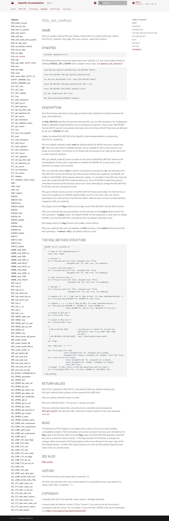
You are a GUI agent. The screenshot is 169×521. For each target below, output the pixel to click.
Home (13, 9)
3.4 (48, 3)
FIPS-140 (22, 9)
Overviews (67, 9)
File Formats (55, 9)
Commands (33, 9)
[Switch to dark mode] (95, 2)
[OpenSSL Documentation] (12, 2)
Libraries (44, 9)
